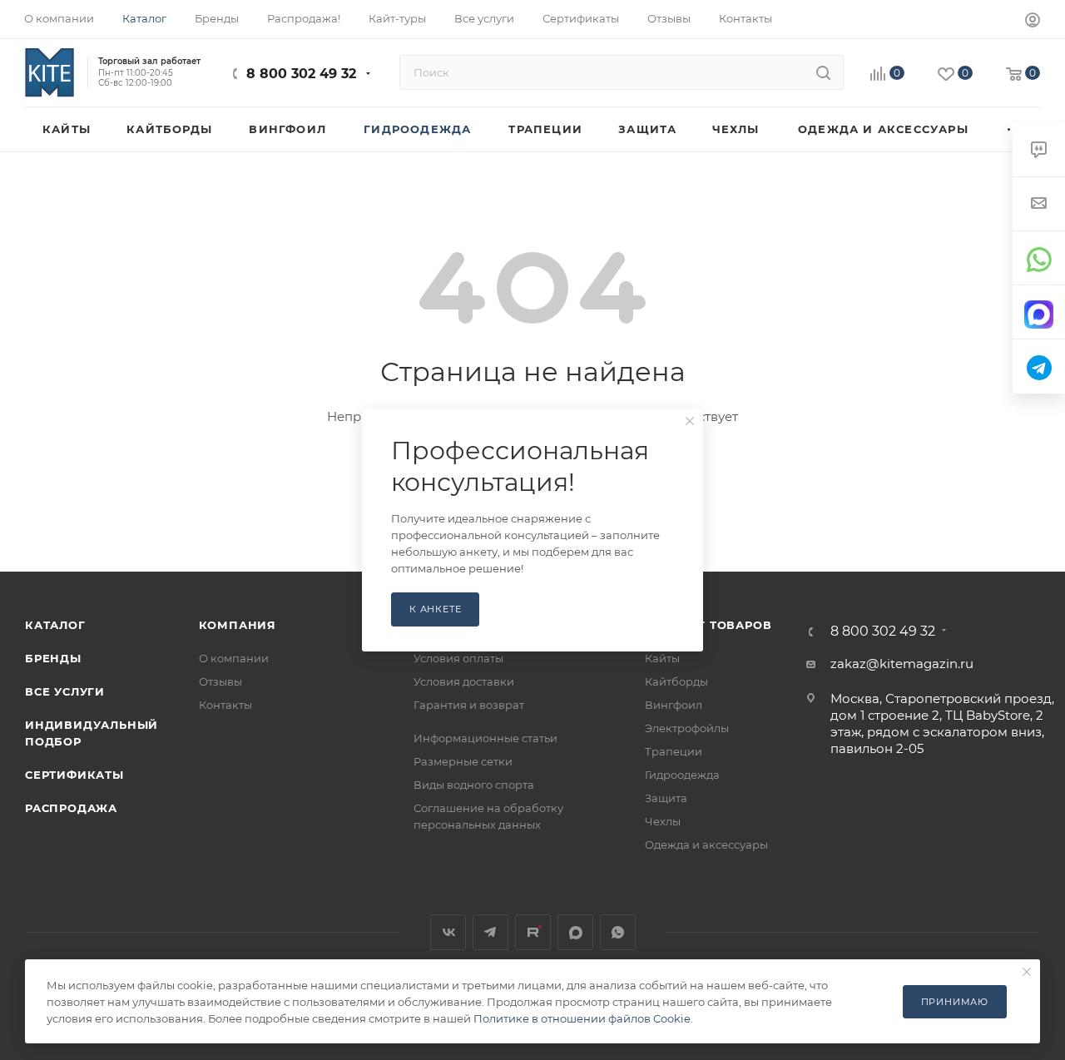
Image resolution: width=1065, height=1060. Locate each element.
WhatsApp (618, 932)
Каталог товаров (708, 625)
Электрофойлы (687, 728)
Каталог (55, 625)
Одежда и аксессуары (706, 844)
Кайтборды (676, 681)
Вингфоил (673, 704)
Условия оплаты (458, 658)
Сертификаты (74, 774)
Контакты (225, 704)
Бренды (53, 658)
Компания (237, 625)
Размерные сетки (463, 761)
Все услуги (65, 691)
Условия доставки (464, 681)
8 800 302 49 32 (301, 74)
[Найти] (823, 72)
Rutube (533, 932)
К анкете (435, 609)
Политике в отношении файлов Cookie (582, 1018)
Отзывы (220, 681)
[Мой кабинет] (1032, 22)
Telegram (490, 932)
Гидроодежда (682, 774)
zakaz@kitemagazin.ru (901, 663)
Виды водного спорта (474, 784)
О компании (234, 658)
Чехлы (663, 821)
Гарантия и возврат (469, 704)
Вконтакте (448, 932)
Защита (666, 798)
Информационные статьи (485, 738)
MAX (575, 932)
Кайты (662, 658)
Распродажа (71, 808)
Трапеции (673, 751)
